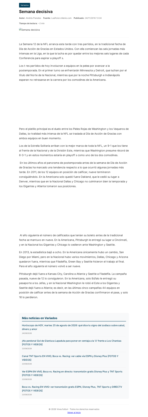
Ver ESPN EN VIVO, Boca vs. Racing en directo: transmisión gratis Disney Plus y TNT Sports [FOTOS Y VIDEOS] (72, 373)
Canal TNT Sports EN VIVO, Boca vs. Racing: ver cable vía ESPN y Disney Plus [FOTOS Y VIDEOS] (70, 358)
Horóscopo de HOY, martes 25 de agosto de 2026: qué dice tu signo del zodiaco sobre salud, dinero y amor (73, 327)
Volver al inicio (74, 412)
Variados (25, 5)
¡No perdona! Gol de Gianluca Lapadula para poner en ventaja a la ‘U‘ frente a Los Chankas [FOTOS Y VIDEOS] (71, 342)
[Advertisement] (74, 106)
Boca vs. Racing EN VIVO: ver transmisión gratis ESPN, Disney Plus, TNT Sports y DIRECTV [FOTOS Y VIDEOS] (72, 388)
